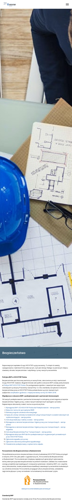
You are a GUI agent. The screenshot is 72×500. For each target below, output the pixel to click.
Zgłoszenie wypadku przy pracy (17, 439)
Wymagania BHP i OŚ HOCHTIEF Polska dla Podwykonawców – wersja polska (33, 408)
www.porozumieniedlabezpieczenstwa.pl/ (36, 489)
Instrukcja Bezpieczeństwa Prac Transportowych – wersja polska (28, 432)
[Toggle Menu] (67, 4)
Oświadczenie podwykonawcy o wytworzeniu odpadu (24, 444)
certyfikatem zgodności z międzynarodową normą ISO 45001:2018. (33, 393)
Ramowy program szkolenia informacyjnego (21, 412)
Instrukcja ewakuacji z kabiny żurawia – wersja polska (25, 420)
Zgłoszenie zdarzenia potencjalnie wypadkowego (23, 442)
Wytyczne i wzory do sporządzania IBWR (20, 410)
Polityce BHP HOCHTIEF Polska (15, 385)
